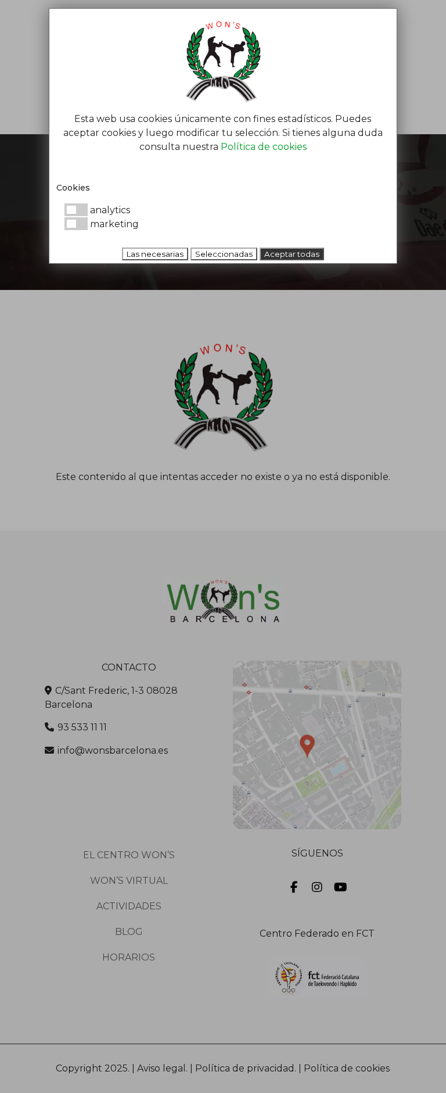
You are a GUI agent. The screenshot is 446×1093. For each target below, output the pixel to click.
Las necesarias (155, 254)
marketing (113, 224)
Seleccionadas (224, 254)
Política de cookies (264, 146)
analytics (109, 210)
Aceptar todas (291, 254)
